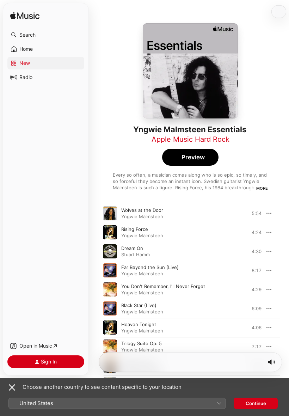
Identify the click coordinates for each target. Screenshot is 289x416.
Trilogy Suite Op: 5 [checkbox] (141, 343)
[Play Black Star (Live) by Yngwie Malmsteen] (110, 308)
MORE (262, 188)
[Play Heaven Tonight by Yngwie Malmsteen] (110, 327)
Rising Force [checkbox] (134, 229)
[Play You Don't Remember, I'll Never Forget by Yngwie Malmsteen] (110, 289)
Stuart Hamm (135, 254)
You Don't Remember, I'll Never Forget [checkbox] (163, 286)
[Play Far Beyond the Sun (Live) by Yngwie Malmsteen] (110, 270)
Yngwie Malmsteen (142, 216)
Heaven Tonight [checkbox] (138, 324)
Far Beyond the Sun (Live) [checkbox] (150, 267)
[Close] (12, 387)
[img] (24, 16)
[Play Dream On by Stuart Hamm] (110, 251)
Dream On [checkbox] (132, 248)
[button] (46, 35)
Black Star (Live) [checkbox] (138, 305)
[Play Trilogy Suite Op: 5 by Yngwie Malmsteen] (110, 346)
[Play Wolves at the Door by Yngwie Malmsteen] (110, 213)
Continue (256, 403)
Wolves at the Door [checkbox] (142, 210)
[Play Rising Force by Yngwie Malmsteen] (110, 232)
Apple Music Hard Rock (190, 139)
